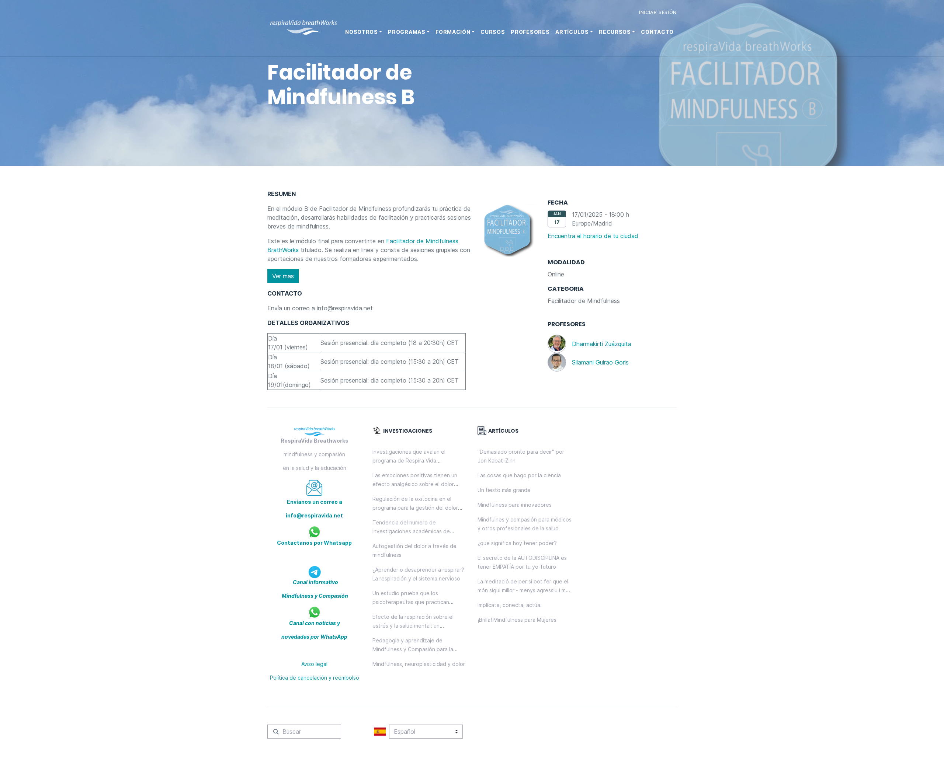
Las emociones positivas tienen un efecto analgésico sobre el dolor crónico (414, 484)
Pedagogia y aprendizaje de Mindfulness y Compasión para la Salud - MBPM (412, 649)
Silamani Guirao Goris (600, 362)
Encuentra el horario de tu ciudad (593, 236)
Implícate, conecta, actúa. (510, 605)
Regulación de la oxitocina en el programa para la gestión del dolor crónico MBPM (415, 508)
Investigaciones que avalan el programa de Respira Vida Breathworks (408, 460)
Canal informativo (315, 582)
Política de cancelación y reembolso (314, 677)
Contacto (657, 32)
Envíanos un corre (310, 502)
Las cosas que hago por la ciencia (519, 475)
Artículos (572, 32)
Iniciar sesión (658, 12)
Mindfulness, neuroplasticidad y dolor (418, 664)
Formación (452, 32)
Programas (406, 32)
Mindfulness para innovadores (515, 505)
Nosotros (361, 32)
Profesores (530, 32)
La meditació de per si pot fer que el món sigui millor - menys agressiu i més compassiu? (525, 590)
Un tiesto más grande (504, 490)
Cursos (492, 32)
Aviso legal (314, 664)
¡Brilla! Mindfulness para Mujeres (517, 620)
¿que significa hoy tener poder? (517, 543)
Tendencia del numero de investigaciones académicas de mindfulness (411, 531)
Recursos (615, 32)
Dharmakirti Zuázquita (601, 344)
